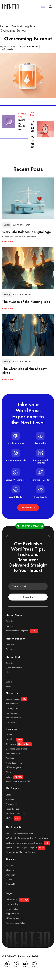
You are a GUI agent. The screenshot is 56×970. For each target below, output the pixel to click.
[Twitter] (15, 963)
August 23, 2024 (7, 46)
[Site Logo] (11, 6)
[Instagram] (33, 963)
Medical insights (22, 26)
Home (4, 26)
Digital (7, 224)
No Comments (6, 49)
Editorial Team (29, 46)
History (7, 294)
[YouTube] (24, 963)
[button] (7, 240)
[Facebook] (6, 963)
